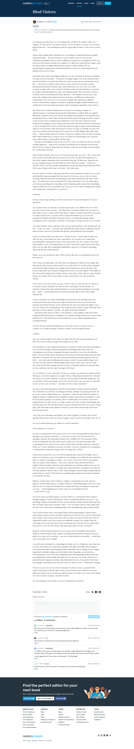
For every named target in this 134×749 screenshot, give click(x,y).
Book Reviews (98, 712)
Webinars (61, 722)
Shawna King (49, 648)
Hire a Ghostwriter (29, 722)
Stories (79, 3)
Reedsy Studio (81, 712)
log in (50, 617)
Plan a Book (80, 717)
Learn (86, 3)
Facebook (59, 698)
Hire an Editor (27, 714)
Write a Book (80, 714)
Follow (54, 21)
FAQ (24, 740)
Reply (36, 633)
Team (42, 714)
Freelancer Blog (63, 725)
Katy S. (47, 664)
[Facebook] (107, 735)
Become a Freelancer (48, 720)
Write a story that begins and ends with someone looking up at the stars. (75, 30)
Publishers (97, 720)
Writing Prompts (99, 714)
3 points (41, 625)
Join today (28, 698)
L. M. (46, 638)
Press (42, 717)
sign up (43, 617)
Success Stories (46, 722)
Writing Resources (82, 722)
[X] (98, 735)
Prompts (71, 3)
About (43, 712)
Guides (60, 714)
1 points (41, 664)
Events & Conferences (66, 720)
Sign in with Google (44, 698)
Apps (45, 3)
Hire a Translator (28, 725)
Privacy (34, 740)
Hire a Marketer (28, 720)
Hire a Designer (28, 717)
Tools (92, 3)
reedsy (33, 3)
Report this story (38, 597)
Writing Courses (63, 717)
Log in (108, 3)
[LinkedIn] (104, 735)
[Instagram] (101, 735)
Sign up (100, 3)
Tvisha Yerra (49, 625)
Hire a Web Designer (29, 727)
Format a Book (81, 720)
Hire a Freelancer (28, 712)
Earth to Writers (46, 32)
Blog (60, 712)
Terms (29, 740)
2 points (41, 638)
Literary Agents (99, 717)
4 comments (96, 22)
